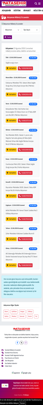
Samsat (22, 316)
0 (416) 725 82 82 (27, 196)
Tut (36, 316)
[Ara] (36, 4)
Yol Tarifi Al (12, 68)
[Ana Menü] (39, 4)
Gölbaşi (30, 311)
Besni (6, 311)
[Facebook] (17, 343)
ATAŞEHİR (6, 11)
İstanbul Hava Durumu (11, 353)
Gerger (22, 311)
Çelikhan (14, 311)
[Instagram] (26, 343)
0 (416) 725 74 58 (26, 173)
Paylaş (9, 37)
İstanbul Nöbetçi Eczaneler (13, 350)
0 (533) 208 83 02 (27, 68)
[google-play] (26, 373)
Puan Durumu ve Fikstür (12, 358)
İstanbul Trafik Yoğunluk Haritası (14, 355)
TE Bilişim (26, 395)
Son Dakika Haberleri (11, 363)
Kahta (6, 316)
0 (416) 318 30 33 (27, 265)
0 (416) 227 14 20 (26, 121)
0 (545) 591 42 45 (26, 94)
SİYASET (27, 11)
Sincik (30, 316)
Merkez (14, 316)
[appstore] (16, 373)
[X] (22, 343)
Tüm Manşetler (9, 361)
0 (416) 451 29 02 (27, 239)
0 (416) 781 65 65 (27, 219)
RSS (6, 386)
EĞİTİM (17, 11)
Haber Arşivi (8, 366)
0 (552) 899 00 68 (27, 150)
